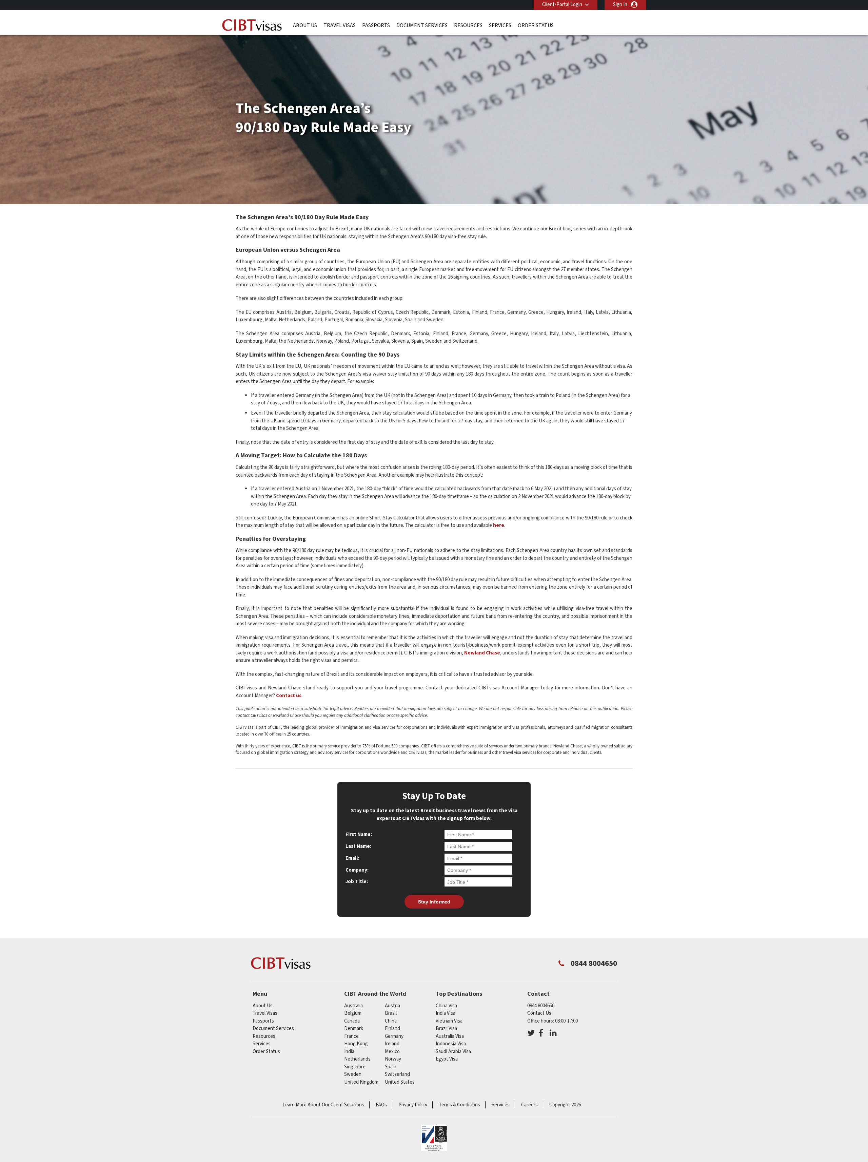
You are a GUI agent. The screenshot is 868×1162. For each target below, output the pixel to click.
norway (393, 1059)
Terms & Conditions (459, 1104)
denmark (353, 1028)
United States (400, 1082)
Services (500, 25)
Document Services (422, 25)
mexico (392, 1051)
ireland (392, 1043)
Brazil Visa (446, 1028)
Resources (468, 25)
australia (353, 1005)
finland (392, 1028)
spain (390, 1066)
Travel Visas (339, 25)
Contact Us (539, 1013)
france (351, 1036)
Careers (529, 1104)
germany (394, 1036)
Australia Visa (450, 1036)
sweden (352, 1074)
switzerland (397, 1074)
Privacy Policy (412, 1104)
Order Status (536, 25)
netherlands (357, 1059)
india (349, 1051)
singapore (355, 1066)
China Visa (446, 1005)
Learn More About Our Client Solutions (323, 1104)
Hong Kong (356, 1043)
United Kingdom (361, 1082)
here (498, 525)
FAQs (381, 1104)
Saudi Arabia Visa (453, 1051)
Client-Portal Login (562, 4)
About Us (305, 25)
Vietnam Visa (449, 1021)
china (391, 1021)
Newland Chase (482, 652)
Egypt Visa (447, 1059)
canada (352, 1021)
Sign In (620, 4)
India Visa (445, 1013)
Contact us (288, 695)
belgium (352, 1013)
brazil (391, 1013)
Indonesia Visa (451, 1043)
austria (392, 1005)
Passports (376, 25)
